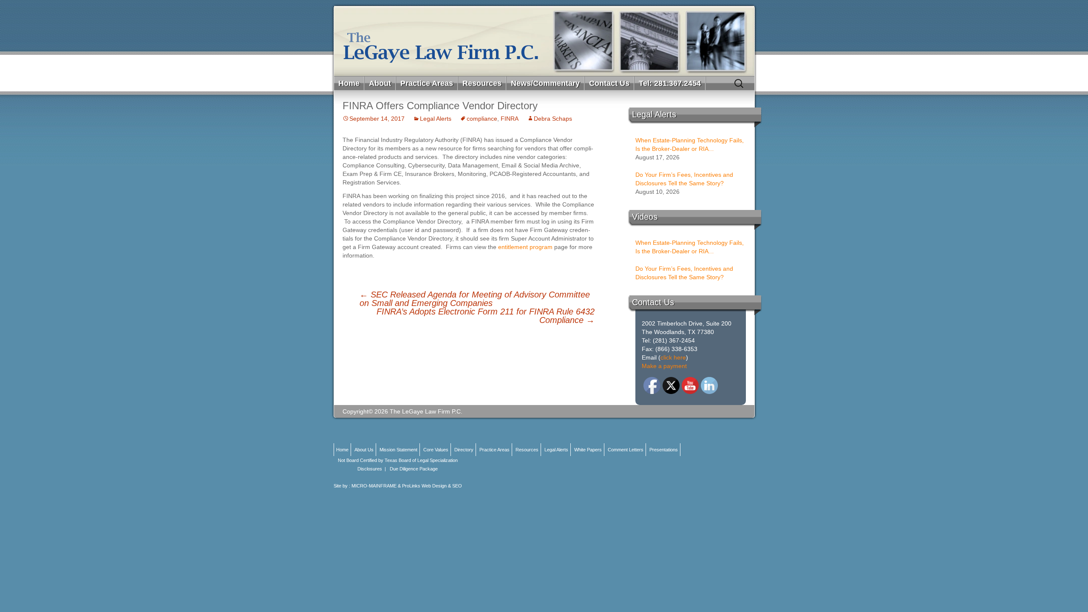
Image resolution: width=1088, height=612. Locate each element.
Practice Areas (426, 83)
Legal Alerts (435, 118)
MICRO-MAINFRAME (374, 485)
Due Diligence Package (414, 468)
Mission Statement (398, 449)
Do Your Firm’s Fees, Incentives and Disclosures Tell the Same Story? (684, 179)
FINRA (509, 118)
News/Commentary (545, 83)
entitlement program (525, 247)
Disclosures (369, 468)
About (380, 83)
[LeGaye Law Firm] (544, 41)
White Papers (588, 449)
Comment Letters (625, 449)
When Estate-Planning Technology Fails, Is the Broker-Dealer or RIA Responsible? (689, 145)
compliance (482, 118)
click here (673, 357)
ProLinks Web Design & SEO (432, 485)
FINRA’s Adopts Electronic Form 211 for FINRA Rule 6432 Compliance (486, 315)
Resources (482, 83)
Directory (463, 449)
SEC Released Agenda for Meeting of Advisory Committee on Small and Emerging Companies (475, 299)
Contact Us (609, 83)
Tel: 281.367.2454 (670, 83)
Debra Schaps (553, 118)
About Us (364, 449)
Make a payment (664, 366)
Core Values (435, 449)
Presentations (663, 449)
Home (349, 83)
